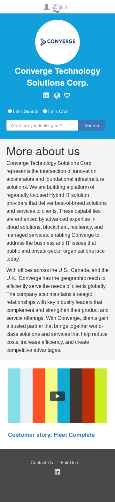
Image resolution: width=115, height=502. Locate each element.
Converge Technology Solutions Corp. (57, 76)
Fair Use (69, 462)
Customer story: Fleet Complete (51, 434)
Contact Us (42, 462)
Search (92, 125)
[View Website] (57, 95)
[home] (57, 42)
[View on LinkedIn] (46, 95)
